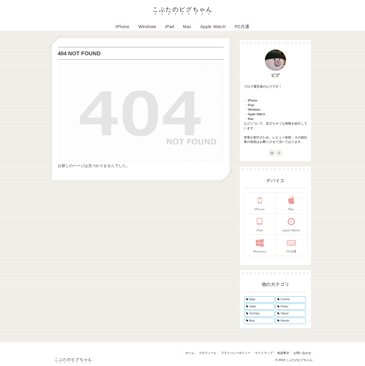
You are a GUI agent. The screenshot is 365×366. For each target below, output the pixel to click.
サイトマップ (264, 353)
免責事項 (283, 353)
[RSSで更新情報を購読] (279, 153)
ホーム (189, 353)
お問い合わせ (302, 353)
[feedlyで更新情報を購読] (272, 153)
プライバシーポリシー (236, 353)
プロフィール (208, 353)
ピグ (275, 75)
